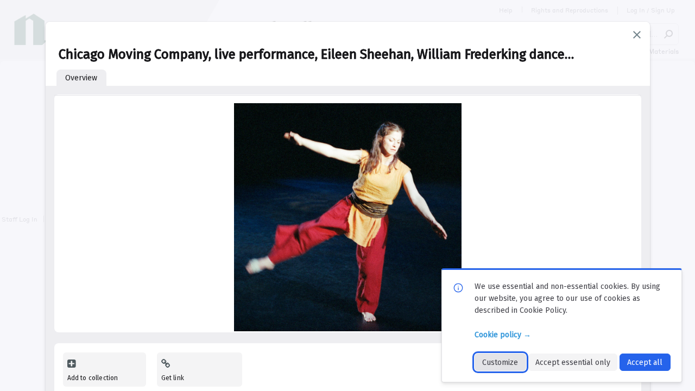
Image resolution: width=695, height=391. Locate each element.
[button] (636, 34)
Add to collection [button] (92, 378)
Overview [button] (81, 78)
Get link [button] (172, 378)
